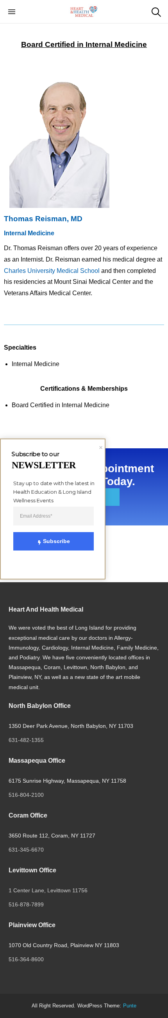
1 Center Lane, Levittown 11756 (48, 890)
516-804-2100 (26, 795)
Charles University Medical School (52, 270)
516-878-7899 (26, 904)
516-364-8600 (27, 959)
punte (129, 1006)
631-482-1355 (26, 740)
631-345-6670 (26, 850)
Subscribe (56, 541)
